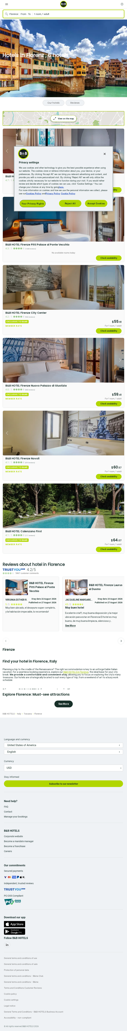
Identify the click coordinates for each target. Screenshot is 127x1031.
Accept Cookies (96, 203)
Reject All (70, 203)
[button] (93, 604)
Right (120, 151)
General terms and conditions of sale (21, 964)
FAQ (6, 806)
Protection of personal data (16, 970)
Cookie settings (11, 1000)
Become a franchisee (14, 846)
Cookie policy (10, 994)
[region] (63, 178)
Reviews (75, 102)
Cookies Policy (33, 193)
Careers (8, 851)
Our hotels (53, 102)
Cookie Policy (68, 193)
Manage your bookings (15, 816)
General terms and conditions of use (20, 958)
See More (70, 625)
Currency (9, 761)
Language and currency (17, 739)
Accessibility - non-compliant (17, 1017)
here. (61, 186)
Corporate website (13, 836)
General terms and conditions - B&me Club (23, 976)
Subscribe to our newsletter (63, 784)
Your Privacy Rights (32, 203)
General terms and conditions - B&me (21, 982)
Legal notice (9, 1006)
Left (6, 151)
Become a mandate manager (19, 841)
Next (121, 641)
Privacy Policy (52, 193)
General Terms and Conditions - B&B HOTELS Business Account (33, 1011)
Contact (8, 811)
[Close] (104, 154)
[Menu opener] (6, 4)
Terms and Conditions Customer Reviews (23, 988)
